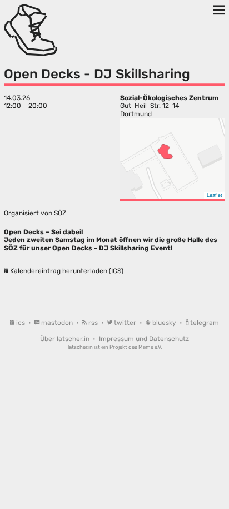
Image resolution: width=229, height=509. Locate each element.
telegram (203, 323)
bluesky (164, 323)
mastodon (56, 323)
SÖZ (60, 213)
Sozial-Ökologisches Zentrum (169, 98)
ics (20, 323)
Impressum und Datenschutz (144, 339)
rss (93, 323)
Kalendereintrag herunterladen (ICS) (65, 271)
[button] (165, 151)
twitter (125, 323)
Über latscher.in (65, 339)
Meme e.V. (150, 347)
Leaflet (214, 195)
